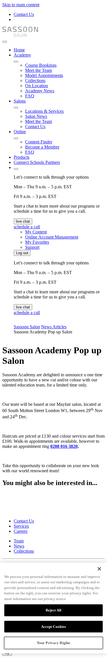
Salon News (36, 116)
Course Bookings (40, 65)
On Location (36, 85)
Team (19, 540)
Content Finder (38, 141)
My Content (36, 231)
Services (21, 526)
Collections (35, 80)
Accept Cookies (53, 626)
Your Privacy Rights (53, 643)
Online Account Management (51, 237)
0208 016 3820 (64, 446)
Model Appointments (44, 75)
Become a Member (42, 147)
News (19, 546)
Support (32, 247)
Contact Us (24, 14)
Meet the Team (38, 70)
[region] (53, 608)
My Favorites (37, 242)
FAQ (29, 95)
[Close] (99, 569)
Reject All (53, 610)
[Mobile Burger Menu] (4, 42)
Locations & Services (44, 111)
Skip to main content (20, 4)
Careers (20, 531)
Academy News (39, 90)
